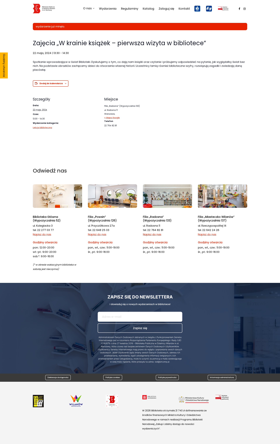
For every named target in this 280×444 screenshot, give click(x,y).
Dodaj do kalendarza (51, 83)
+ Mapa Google (112, 117)
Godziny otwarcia (4, 65)
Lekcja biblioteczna (42, 127)
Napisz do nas (42, 234)
